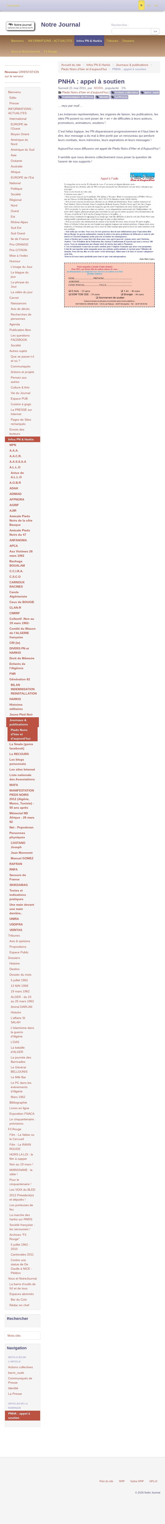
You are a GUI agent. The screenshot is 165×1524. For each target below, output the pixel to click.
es (148, 5)
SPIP (122, 1481)
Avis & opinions (19, 941)
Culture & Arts (20, 387)
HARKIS (15, 699)
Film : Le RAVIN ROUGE (20, 1147)
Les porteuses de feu (21, 1207)
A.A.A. (13, 450)
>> (155, 31)
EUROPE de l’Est (22, 177)
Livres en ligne (19, 1108)
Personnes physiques (17, 835)
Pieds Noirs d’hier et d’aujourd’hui (84, 69)
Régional (15, 200)
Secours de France (17, 877)
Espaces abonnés (21, 1294)
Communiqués (21, 366)
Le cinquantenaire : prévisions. (22, 1121)
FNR (12, 673)
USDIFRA (16, 924)
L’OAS (15, 1042)
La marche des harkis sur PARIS (20, 1217)
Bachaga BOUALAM (17, 563)
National (15, 183)
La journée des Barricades (21, 1059)
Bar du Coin (19, 1299)
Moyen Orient (20, 134)
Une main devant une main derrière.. (21, 909)
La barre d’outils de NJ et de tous (22, 1286)
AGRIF (14, 505)
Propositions (17, 946)
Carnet (14, 297)
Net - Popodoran (21, 827)
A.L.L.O (14, 467)
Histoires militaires (16, 707)
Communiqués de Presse (78, 97)
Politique (16, 188)
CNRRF (14, 613)
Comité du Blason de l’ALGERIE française (22, 633)
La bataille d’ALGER (18, 1050)
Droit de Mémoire (21, 658)
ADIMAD (15, 494)
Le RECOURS (19, 754)
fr (141, 5)
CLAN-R (15, 607)
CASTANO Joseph (18, 845)
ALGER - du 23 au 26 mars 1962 (22, 999)
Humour (14, 261)
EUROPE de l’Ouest (19, 126)
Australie (17, 166)
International (17, 118)
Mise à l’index (18, 255)
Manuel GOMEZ (22, 858)
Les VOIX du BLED (22, 1189)
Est (13, 216)
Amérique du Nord (19, 142)
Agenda (14, 324)
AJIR (12, 510)
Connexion (13, 5)
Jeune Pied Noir (21, 714)
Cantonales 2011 (22, 1254)
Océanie (16, 160)
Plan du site (106, 1481)
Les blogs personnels (17, 762)
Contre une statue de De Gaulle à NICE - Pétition (21, 1266)
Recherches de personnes (21, 316)
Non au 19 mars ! (21, 1164)
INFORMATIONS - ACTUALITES (50, 40)
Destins (14, 969)
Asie (14, 155)
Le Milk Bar (18, 1077)
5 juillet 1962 (19, 980)
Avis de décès (20, 309)
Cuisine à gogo (21, 404)
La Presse (121, 97)
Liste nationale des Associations (22, 777)
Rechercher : (120, 25)
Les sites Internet (22, 769)
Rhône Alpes (19, 222)
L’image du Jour (21, 266)
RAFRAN (15, 864)
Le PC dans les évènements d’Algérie (21, 1087)
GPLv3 (153, 1481)
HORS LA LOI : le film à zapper (21, 1156)
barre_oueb (152, 92)
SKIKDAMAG (18, 885)
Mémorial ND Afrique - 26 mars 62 (21, 817)
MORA (98, 88)
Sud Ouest (18, 233)
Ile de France (20, 239)
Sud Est (16, 227)
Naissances (18, 303)
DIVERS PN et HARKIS (19, 650)
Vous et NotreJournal (25, 51)
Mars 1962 (18, 1097)
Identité (104, 97)
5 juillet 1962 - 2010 (20, 1247)
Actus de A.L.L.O (17, 475)
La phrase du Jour (20, 284)
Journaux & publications (132, 65)
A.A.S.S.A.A (17, 461)
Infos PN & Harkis (89, 40)
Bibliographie (18, 1102)
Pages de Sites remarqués (21, 422)
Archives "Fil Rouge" (17, 1237)
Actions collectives (126, 92)
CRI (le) (14, 642)
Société (16, 194)
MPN (12, 445)
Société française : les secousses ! (22, 1227)
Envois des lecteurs (16, 431)
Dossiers (128, 40)
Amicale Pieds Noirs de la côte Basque (20, 520)
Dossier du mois (20, 974)
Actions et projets (22, 372)
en (156, 5)
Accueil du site (71, 65)
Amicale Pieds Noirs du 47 (19, 532)
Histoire (14, 963)
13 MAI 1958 (19, 985)
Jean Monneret (22, 852)
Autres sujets (18, 351)
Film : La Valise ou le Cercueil (21, 1137)
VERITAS (15, 930)
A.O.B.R (15, 482)
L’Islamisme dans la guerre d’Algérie (22, 1032)
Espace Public (19, 952)
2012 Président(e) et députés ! (21, 1197)
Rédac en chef (19, 1305)
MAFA (13, 785)
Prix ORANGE (18, 244)
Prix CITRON (18, 250)
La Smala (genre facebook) (21, 746)
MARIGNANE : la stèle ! (20, 1172)
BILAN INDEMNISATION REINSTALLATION (24, 689)
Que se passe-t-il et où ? (22, 358)
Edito (12, 97)
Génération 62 (19, 679)
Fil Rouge (50, 51)
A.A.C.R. (15, 456)
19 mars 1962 (20, 991)
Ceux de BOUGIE (21, 602)
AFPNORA (16, 499)
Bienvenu (17, 40)
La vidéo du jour (22, 292)
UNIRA (14, 918)
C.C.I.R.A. (16, 571)
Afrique (15, 172)
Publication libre (20, 330)
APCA (13, 545)
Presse (14, 103)
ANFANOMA (18, 540)
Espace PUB (19, 398)
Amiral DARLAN (21, 1006)
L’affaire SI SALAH (18, 1020)
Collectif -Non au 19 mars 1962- (21, 621)
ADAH (13, 488)
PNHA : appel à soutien (19, 1415)
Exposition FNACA (21, 1113)
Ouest (15, 211)
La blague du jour (20, 274)
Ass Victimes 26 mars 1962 (21, 553)
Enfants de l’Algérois (17, 666)
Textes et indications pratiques (17, 895)
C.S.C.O (15, 576)
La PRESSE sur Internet (21, 412)
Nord (14, 205)
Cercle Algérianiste (18, 594)
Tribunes (112, 40)
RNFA (13, 869)
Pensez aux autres (19, 380)
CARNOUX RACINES (16, 584)
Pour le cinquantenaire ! (20, 1182)
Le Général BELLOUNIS (19, 1069)
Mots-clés (14, 1335)
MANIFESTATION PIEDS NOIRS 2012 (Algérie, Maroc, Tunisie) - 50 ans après (21, 799)
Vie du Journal (20, 393)
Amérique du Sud (22, 149)
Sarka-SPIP (137, 1481)
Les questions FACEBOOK (20, 337)
